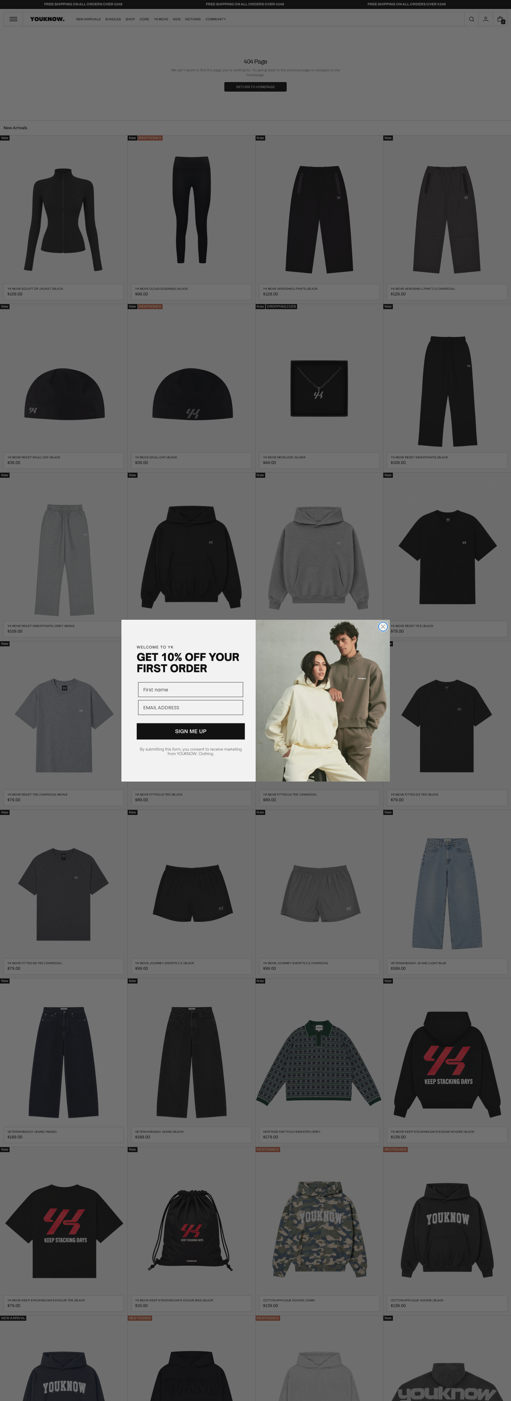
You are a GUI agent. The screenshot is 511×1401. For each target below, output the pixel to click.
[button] (188, 746)
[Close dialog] (383, 626)
